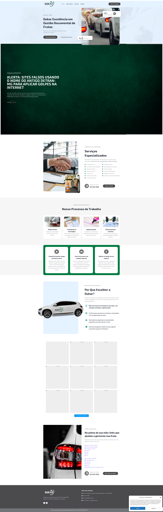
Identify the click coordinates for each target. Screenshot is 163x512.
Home (63, 4)
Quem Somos (69, 4)
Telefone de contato (94, 184)
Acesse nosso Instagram (82, 415)
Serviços (76, 4)
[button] (160, 497)
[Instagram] (44, 503)
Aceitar (137, 508)
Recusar (153, 508)
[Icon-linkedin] (47, 503)
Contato (82, 4)
